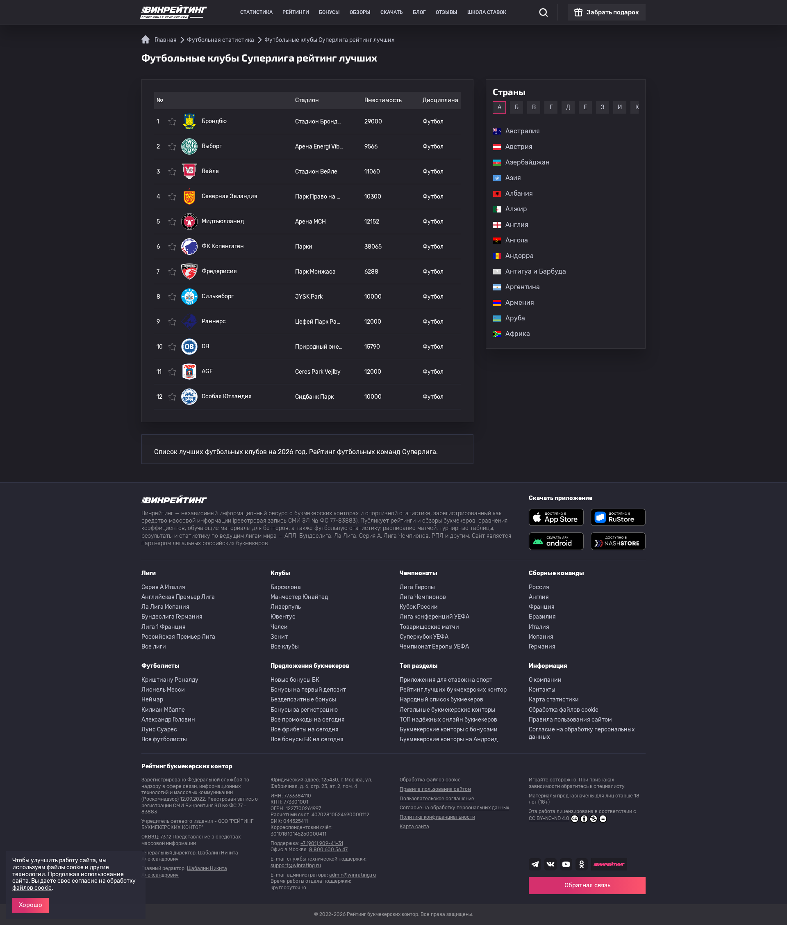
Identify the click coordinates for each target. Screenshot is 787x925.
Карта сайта (414, 826)
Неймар (152, 699)
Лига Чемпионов (423, 597)
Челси (279, 627)
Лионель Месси (163, 689)
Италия (539, 627)
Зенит (279, 636)
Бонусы (329, 12)
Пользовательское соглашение (437, 799)
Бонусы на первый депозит (308, 689)
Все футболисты (164, 739)
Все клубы (285, 646)
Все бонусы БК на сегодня (307, 739)
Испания (541, 636)
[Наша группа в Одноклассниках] (581, 864)
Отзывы (446, 12)
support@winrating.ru (296, 865)
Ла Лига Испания (165, 606)
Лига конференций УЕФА (434, 616)
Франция (542, 606)
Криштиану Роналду (169, 679)
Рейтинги (295, 12)
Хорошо (30, 905)
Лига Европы (417, 587)
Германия (542, 646)
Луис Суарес (159, 729)
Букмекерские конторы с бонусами (449, 729)
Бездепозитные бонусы (303, 699)
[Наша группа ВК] (550, 864)
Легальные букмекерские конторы (447, 709)
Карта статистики (554, 699)
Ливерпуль (286, 606)
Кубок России (419, 606)
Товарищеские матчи (429, 627)
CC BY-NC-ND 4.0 (549, 819)
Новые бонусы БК (295, 679)
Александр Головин (168, 719)
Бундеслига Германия (171, 616)
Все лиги (153, 646)
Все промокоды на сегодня (308, 719)
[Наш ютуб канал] (566, 864)
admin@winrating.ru (352, 875)
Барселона (286, 587)
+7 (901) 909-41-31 (321, 843)
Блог (419, 12)
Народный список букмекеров (441, 699)
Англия (539, 597)
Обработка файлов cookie (563, 709)
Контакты (542, 689)
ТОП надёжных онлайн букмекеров (448, 719)
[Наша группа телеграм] (535, 864)
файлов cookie (32, 887)
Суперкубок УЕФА (424, 636)
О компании (545, 679)
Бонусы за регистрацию (304, 709)
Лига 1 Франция (163, 627)
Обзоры (360, 12)
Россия (539, 587)
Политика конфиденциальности (437, 817)
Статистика (256, 12)
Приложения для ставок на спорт (446, 679)
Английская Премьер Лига (178, 597)
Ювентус (283, 616)
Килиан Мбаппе (163, 709)
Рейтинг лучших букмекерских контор (453, 689)
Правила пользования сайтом (570, 719)
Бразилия (542, 616)
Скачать (391, 12)
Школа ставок (486, 12)
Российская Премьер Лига (178, 636)
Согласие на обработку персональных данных (582, 733)
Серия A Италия (163, 587)
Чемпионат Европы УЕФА (434, 646)
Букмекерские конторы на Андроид (449, 739)
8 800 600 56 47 (328, 849)
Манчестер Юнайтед (299, 597)
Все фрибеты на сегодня (305, 729)
